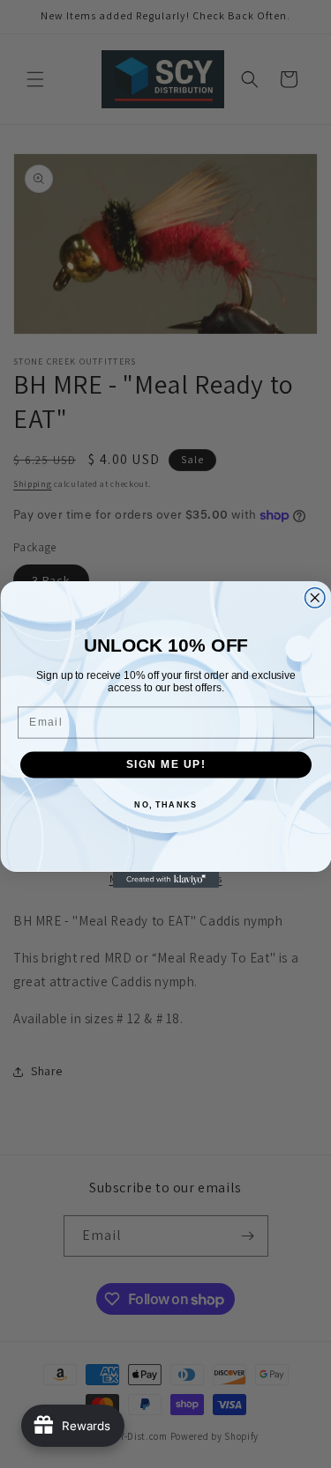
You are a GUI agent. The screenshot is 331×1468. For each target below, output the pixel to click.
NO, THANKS (165, 804)
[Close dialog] (315, 597)
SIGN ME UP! (165, 764)
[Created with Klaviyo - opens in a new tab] (166, 880)
